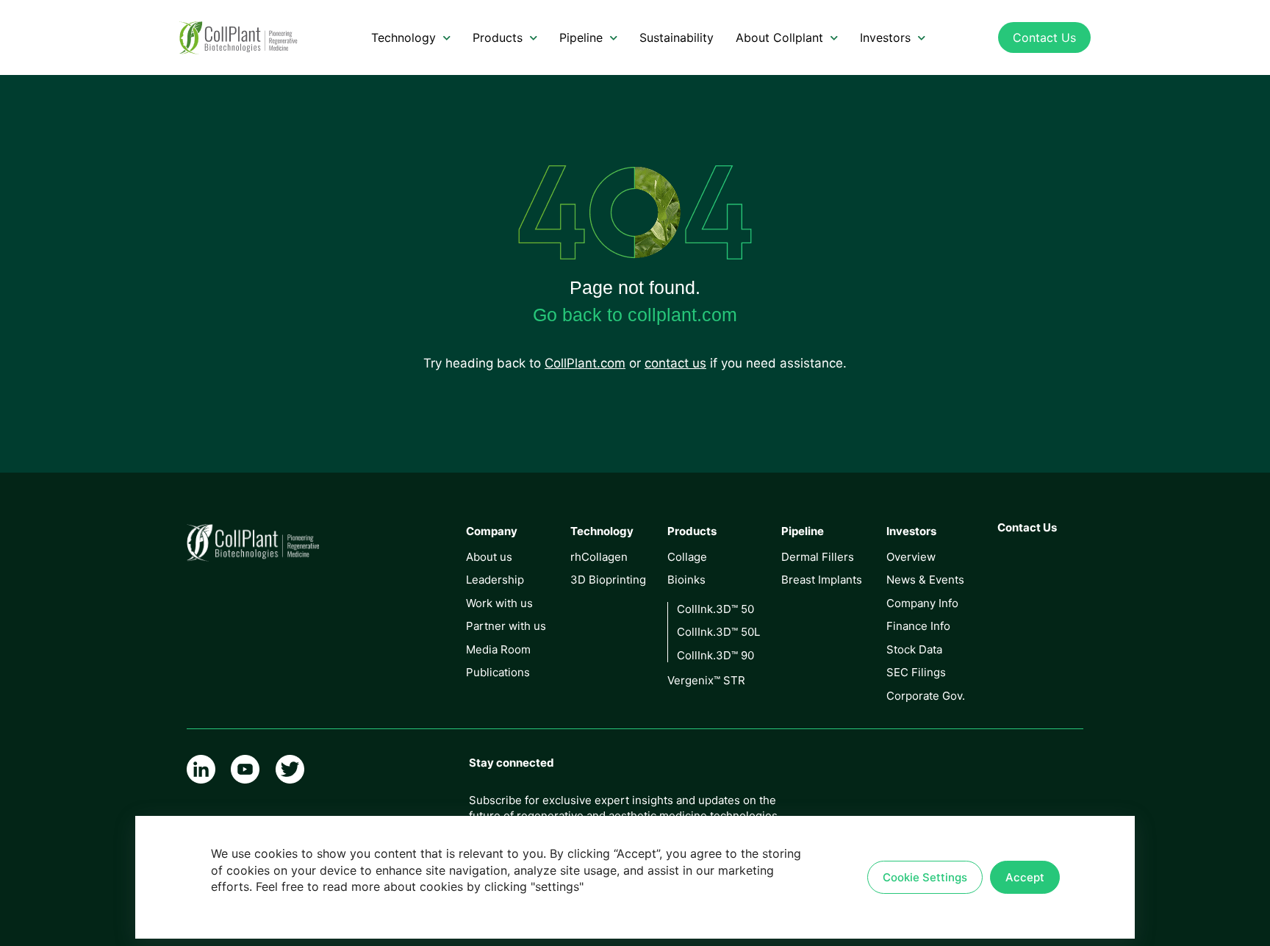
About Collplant (779, 37)
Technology (403, 37)
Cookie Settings (925, 877)
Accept (1024, 877)
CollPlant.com (585, 363)
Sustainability (676, 37)
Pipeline (581, 37)
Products (498, 37)
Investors (885, 37)
